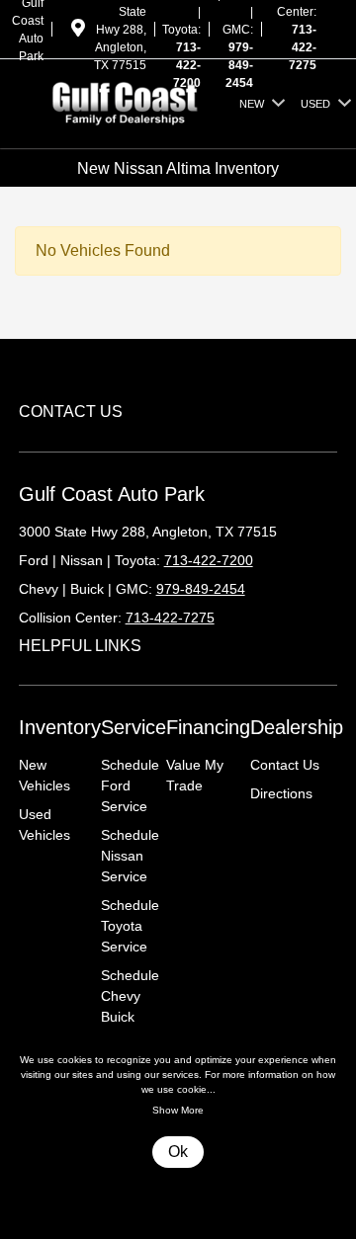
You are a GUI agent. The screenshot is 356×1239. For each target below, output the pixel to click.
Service (133, 727)
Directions (281, 793)
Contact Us (284, 765)
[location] (78, 32)
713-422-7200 (187, 65)
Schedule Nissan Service (130, 855)
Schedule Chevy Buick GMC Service (130, 1016)
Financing (208, 727)
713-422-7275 (302, 47)
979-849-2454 (239, 65)
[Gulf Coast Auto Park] (125, 102)
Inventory (60, 727)
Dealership (296, 727)
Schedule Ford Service (130, 785)
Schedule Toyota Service (130, 925)
